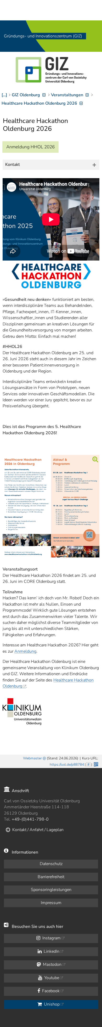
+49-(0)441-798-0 (30, 819)
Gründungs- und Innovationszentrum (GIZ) (43, 36)
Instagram (51, 938)
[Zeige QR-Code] (95, 764)
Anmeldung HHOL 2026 (30, 147)
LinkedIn (51, 951)
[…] (4, 95)
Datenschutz (51, 864)
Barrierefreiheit (51, 877)
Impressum (51, 903)
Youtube (51, 978)
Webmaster (32, 758)
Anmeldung (25, 651)
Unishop (51, 1004)
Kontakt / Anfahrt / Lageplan (38, 830)
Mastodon (51, 964)
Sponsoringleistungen (51, 890)
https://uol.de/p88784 (67, 764)
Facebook (50, 991)
